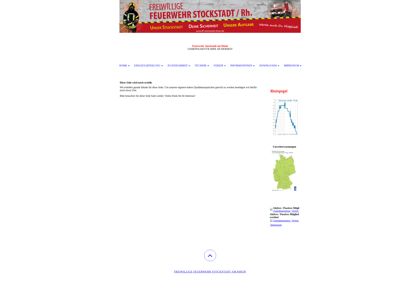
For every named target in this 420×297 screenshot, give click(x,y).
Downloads (268, 65)
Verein (218, 65)
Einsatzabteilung (147, 65)
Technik (201, 65)
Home (123, 65)
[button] (210, 255)
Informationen (241, 65)
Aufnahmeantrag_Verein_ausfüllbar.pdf (293, 211)
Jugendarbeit (178, 65)
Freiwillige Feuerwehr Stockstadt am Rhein (210, 271)
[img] (210, 16)
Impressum (291, 65)
